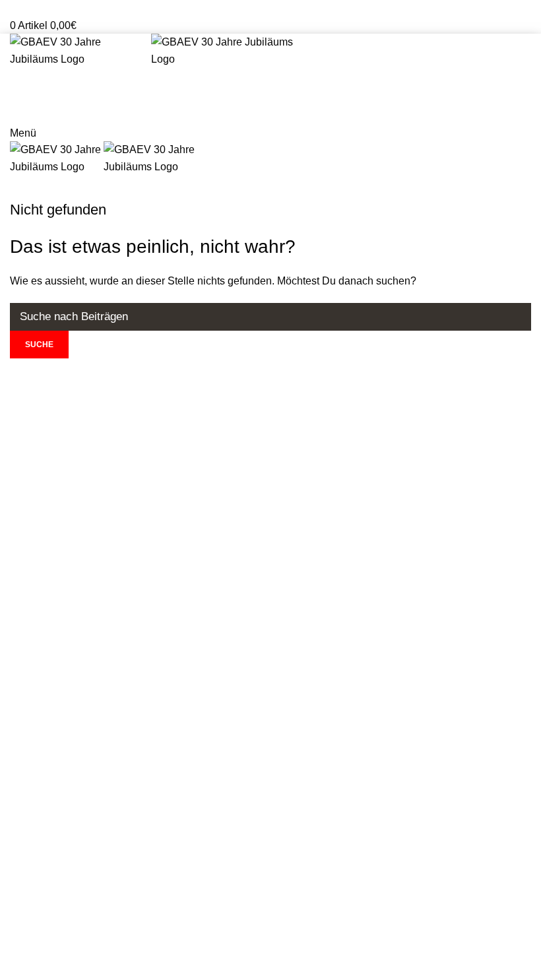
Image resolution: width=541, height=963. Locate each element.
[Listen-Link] (135, 820)
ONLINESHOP (271, 109)
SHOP (270, 187)
